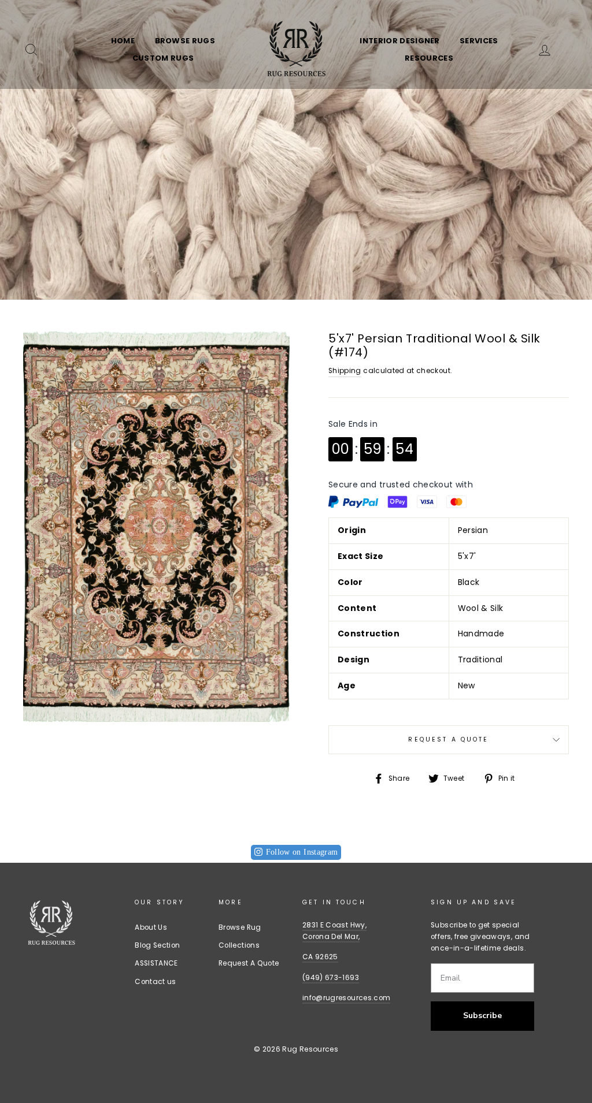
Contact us (155, 981)
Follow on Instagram (302, 852)
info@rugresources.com (346, 998)
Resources (429, 58)
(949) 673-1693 (330, 977)
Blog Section (157, 945)
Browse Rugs (185, 40)
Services (479, 40)
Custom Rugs (163, 58)
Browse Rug (240, 927)
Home (123, 40)
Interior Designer (400, 40)
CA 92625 (320, 957)
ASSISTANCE (156, 963)
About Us (151, 927)
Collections (239, 945)
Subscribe (482, 1015)
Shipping (344, 370)
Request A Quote (448, 739)
